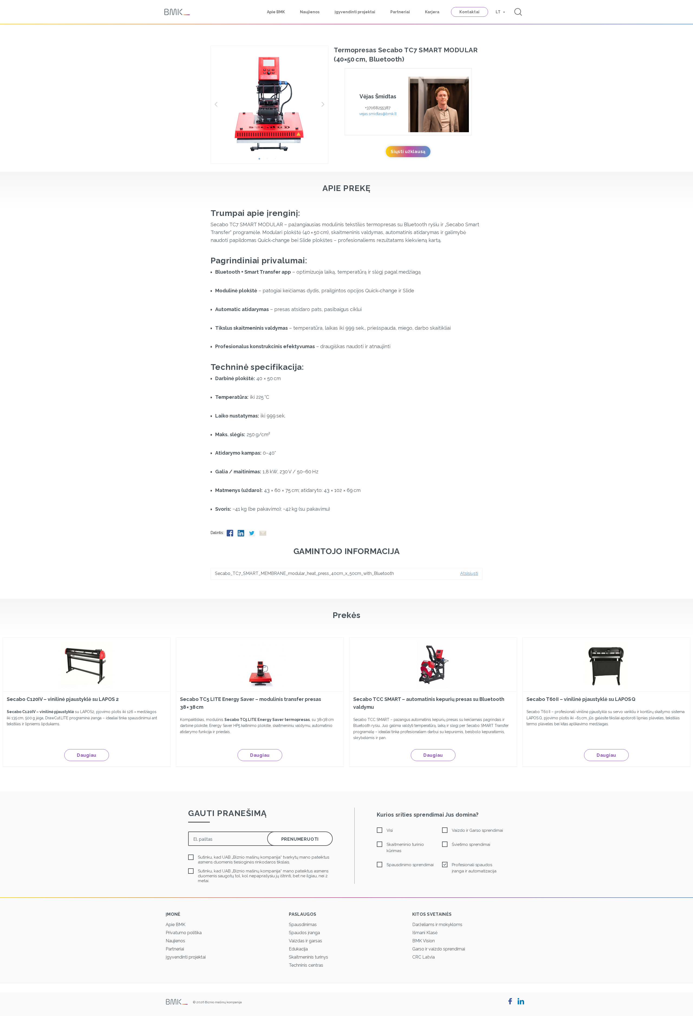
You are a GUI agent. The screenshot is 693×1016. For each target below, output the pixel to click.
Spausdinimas (303, 924)
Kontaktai (469, 12)
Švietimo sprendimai (471, 844)
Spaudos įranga (304, 932)
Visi (390, 830)
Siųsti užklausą (408, 151)
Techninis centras (306, 965)
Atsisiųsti (469, 573)
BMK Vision (423, 940)
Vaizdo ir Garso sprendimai (477, 830)
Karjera (432, 12)
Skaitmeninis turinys (308, 957)
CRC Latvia (423, 957)
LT (498, 12)
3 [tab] (277, 160)
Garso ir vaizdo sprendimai (438, 949)
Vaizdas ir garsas (305, 940)
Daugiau (86, 755)
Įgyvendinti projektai (355, 12)
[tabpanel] (269, 104)
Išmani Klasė (424, 932)
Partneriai (400, 12)
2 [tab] (269, 160)
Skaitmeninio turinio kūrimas (405, 847)
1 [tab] (261, 160)
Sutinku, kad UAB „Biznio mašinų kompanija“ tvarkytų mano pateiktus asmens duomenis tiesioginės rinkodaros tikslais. (263, 860)
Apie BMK (276, 12)
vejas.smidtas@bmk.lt (378, 114)
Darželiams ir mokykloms (437, 924)
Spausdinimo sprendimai (410, 864)
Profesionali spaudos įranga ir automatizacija (474, 867)
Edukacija (298, 949)
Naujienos (309, 12)
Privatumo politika (184, 932)
